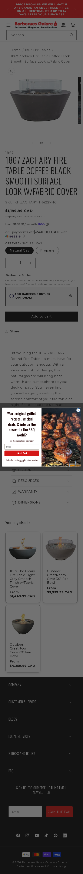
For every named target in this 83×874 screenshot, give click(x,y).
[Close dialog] (78, 410)
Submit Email (21, 453)
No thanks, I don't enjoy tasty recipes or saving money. (21, 461)
